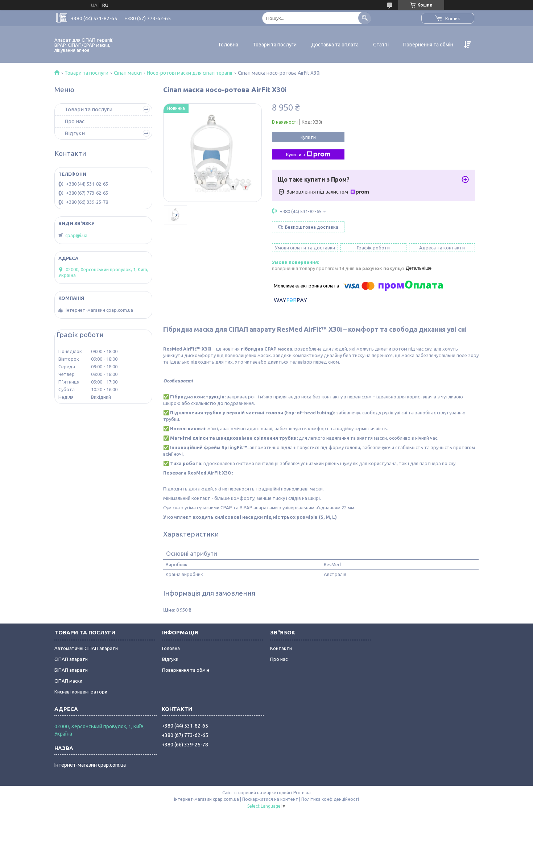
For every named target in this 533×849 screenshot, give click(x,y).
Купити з (295, 154)
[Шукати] (364, 18)
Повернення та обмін (428, 44)
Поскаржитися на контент (270, 799)
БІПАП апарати (71, 669)
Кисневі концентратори (80, 691)
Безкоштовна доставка (311, 226)
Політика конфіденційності (330, 799)
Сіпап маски (128, 73)
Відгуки (75, 133)
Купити (308, 137)
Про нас (74, 121)
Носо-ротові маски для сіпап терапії (189, 73)
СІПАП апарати (71, 659)
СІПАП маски (68, 680)
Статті (381, 44)
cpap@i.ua (76, 235)
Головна (228, 44)
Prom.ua (302, 792)
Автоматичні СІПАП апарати (86, 648)
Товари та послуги (275, 44)
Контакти (281, 648)
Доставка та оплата (335, 44)
